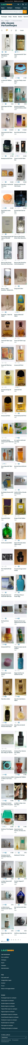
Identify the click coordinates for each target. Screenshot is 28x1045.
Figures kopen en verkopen (8, 1011)
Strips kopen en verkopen (7, 1000)
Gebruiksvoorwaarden (6, 1040)
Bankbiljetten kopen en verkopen (9, 1014)
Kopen (3, 8)
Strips (10, 16)
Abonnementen (5, 968)
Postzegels (4, 16)
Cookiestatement (5, 1041)
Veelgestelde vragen (6, 980)
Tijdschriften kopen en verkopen (9, 1009)
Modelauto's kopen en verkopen (9, 1020)
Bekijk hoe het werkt (18, 1)
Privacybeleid (15, 1040)
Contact (3, 983)
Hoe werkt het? (5, 977)
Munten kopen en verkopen (8, 1003)
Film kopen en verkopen (7, 1025)
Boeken (20, 16)
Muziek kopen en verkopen (7, 1022)
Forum (25, 8)
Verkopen (9, 8)
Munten (15, 16)
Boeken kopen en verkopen (8, 1006)
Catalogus (18, 8)
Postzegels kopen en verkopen (8, 998)
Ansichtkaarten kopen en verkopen (10, 1017)
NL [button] (18, 4)
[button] (23, 4)
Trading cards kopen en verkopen (9, 1028)
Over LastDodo (5, 957)
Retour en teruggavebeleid (7, 988)
